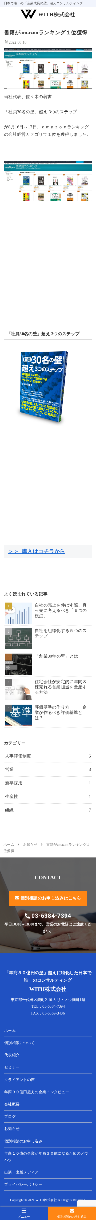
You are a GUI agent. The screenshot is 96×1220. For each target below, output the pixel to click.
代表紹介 (11, 1055)
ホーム (10, 1031)
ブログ (10, 1116)
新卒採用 (48, 783)
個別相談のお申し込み (23, 1141)
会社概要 (11, 1104)
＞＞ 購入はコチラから (36, 551)
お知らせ (11, 1129)
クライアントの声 (19, 1080)
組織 (48, 810)
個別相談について (19, 1043)
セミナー (11, 1067)
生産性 (48, 796)
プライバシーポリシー (23, 1185)
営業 (48, 769)
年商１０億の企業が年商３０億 (46, 1156)
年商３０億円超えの (36, 1092)
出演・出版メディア (21, 1172)
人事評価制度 (48, 756)
